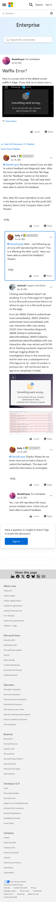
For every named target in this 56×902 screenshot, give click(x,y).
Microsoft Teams (10, 764)
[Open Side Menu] (4, 4)
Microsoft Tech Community (14, 808)
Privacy (33, 888)
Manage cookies (10, 891)
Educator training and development (17, 714)
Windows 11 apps (10, 625)
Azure (6, 788)
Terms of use (24, 891)
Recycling (20, 894)
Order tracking (9, 660)
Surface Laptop (9, 595)
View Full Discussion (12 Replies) (19, 144)
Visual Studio (9, 823)
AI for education (10, 724)
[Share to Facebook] (17, 576)
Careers (7, 837)
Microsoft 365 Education (13, 704)
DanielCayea (18, 59)
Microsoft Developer (11, 793)
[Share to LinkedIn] (12, 576)
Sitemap (7, 888)
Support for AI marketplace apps (16, 803)
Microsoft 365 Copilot (12, 769)
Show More (11, 121)
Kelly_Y (14, 156)
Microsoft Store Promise (13, 670)
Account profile (9, 640)
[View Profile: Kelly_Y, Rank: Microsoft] (6, 158)
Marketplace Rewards (12, 818)
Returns (7, 655)
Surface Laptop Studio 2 (13, 600)
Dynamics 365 (9, 749)
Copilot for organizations (13, 605)
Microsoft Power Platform (13, 759)
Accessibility (8, 867)
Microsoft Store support (13, 650)
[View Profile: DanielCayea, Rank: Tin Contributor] (6, 61)
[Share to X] (23, 576)
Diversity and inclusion (12, 862)
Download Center (10, 645)
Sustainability (9, 872)
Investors (7, 857)
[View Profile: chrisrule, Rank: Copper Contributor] (12, 287)
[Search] (31, 5)
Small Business (9, 774)
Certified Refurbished (12, 665)
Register (39, 4)
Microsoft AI (8, 739)
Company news (9, 847)
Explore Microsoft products (14, 620)
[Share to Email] (43, 576)
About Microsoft (10, 842)
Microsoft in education (12, 689)
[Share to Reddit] (28, 576)
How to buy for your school (14, 709)
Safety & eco (8, 894)
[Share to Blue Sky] (33, 576)
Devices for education (12, 694)
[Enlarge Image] (31, 391)
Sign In (49, 4)
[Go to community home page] (10, 4)
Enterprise (10, 13)
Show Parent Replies (10, 148)
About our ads (33, 894)
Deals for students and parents (15, 719)
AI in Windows (9, 615)
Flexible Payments (10, 675)
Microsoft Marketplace (12, 813)
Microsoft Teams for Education (15, 699)
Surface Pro (8, 590)
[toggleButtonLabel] (51, 13)
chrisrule (21, 285)
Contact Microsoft (20, 888)
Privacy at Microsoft (11, 852)
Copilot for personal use (13, 610)
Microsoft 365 (9, 754)
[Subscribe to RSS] (38, 576)
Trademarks (37, 891)
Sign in (16, 541)
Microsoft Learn (10, 798)
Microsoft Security (10, 744)
